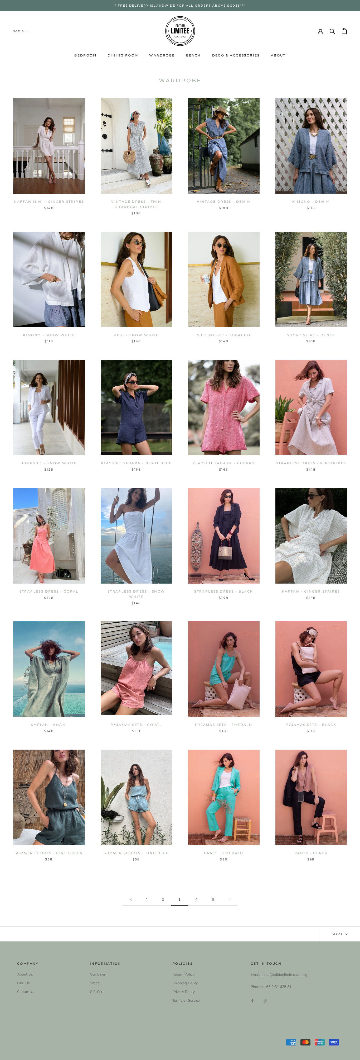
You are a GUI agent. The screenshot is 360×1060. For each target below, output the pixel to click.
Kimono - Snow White (49, 335)
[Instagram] (264, 1000)
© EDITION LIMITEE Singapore (52, 1043)
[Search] (332, 31)
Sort (338, 934)
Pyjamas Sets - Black (311, 725)
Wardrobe (162, 55)
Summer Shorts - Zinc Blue (136, 853)
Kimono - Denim (311, 202)
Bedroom (85, 55)
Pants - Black (311, 853)
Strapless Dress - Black (223, 591)
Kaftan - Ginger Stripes (311, 591)
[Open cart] (344, 31)
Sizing (95, 983)
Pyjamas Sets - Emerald (223, 725)
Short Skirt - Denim (311, 335)
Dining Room (123, 55)
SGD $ (18, 31)
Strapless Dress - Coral (49, 591)
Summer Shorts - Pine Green (49, 853)
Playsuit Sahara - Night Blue (136, 463)
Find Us (23, 983)
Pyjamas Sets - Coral (136, 725)
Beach (193, 55)
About (278, 55)
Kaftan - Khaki (49, 725)
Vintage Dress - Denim (224, 202)
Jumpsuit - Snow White (49, 463)
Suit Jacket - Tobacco (223, 335)
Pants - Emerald (224, 853)
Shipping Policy (185, 983)
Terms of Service (186, 1000)
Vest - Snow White (136, 335)
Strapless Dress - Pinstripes (311, 463)
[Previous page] (131, 900)
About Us (25, 974)
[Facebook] (252, 1000)
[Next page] (229, 900)
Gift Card (97, 991)
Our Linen (98, 974)
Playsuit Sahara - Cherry (223, 463)
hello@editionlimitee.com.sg (284, 974)
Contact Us (26, 991)
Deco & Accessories (236, 55)
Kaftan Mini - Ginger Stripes (49, 202)
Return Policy (183, 974)
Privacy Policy (183, 991)
